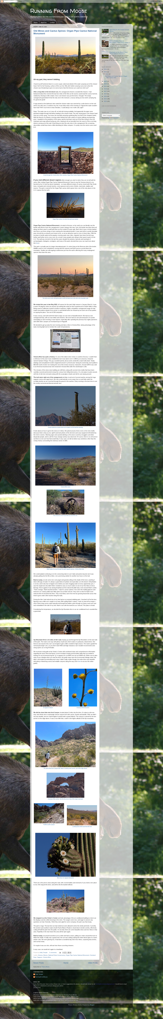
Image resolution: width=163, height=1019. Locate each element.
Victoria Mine (47, 957)
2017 (105, 91)
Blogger (92, 1005)
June (107, 74)
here (37, 243)
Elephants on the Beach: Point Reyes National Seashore (119, 53)
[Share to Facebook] (69, 953)
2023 (105, 72)
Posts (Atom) (45, 967)
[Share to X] (67, 953)
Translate (116, 118)
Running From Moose (58, 11)
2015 (105, 96)
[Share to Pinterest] (70, 953)
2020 (105, 84)
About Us (44, 22)
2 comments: (53, 952)
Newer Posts (38, 963)
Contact (52, 22)
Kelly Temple (39, 974)
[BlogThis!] (65, 953)
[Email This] (63, 953)
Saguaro (39, 957)
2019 (105, 86)
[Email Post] (59, 952)
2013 (105, 101)
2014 (105, 99)
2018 (105, 89)
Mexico (45, 955)
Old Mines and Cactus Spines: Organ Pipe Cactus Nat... (116, 76)
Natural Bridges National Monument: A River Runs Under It (120, 41)
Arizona (40, 955)
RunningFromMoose (41, 977)
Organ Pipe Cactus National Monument (77, 955)
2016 (105, 94)
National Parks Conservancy (56, 955)
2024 (105, 69)
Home (36, 22)
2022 (105, 81)
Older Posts (93, 963)
